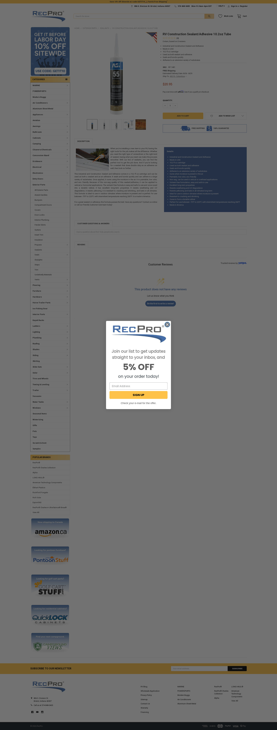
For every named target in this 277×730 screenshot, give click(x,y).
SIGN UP (138, 395)
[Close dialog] (167, 324)
